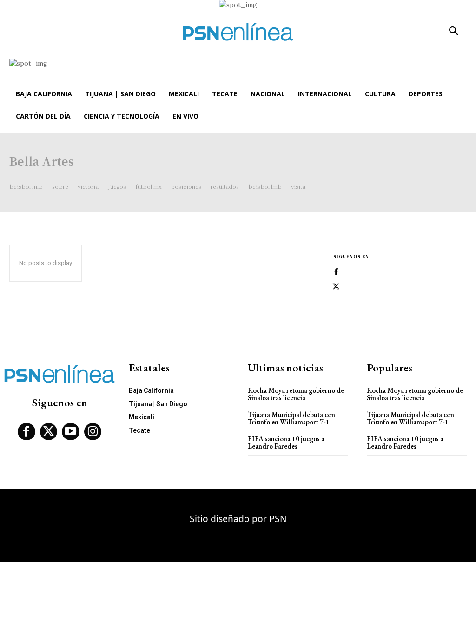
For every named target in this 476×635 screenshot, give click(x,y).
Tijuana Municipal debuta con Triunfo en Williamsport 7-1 (291, 418)
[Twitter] (336, 286)
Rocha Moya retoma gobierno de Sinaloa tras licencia (296, 394)
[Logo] (238, 31)
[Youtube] (70, 432)
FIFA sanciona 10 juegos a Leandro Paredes (286, 442)
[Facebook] (336, 272)
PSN (278, 518)
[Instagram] (93, 432)
